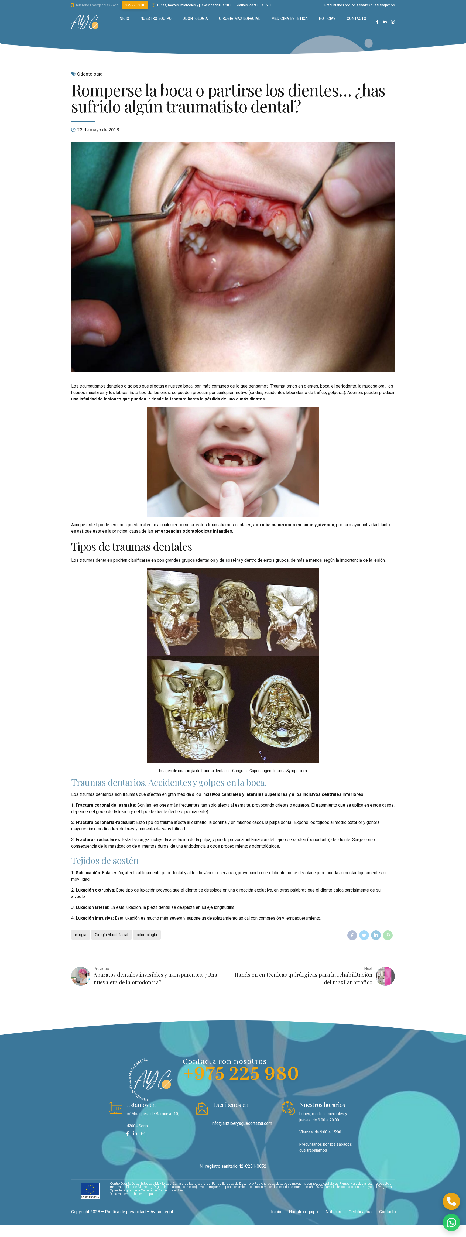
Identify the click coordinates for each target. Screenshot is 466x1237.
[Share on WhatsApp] (388, 935)
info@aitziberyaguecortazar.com (241, 1123)
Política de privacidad (125, 1211)
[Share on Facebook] (352, 935)
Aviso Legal (161, 1211)
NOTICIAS (327, 18)
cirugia (80, 935)
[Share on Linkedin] (376, 935)
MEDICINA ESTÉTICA (289, 18)
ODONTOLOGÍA (195, 18)
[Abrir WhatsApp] (451, 1222)
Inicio (276, 1211)
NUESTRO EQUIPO (156, 18)
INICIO (123, 18)
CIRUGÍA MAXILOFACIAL (239, 18)
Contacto (387, 1211)
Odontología (89, 74)
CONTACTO (356, 18)
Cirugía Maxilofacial (111, 935)
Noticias (333, 1211)
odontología (147, 935)
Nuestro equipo (303, 1211)
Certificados (360, 1211)
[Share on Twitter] (364, 935)
